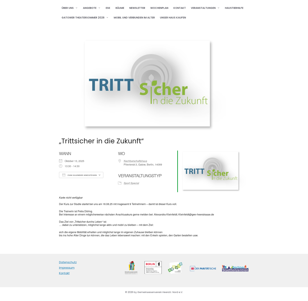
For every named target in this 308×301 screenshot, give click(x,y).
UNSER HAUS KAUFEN (173, 17)
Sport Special (131, 183)
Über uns (68, 8)
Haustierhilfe (234, 8)
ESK (108, 8)
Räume (120, 8)
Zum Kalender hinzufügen (82, 175)
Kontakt (179, 8)
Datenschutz (68, 262)
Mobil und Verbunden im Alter (134, 17)
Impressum (67, 268)
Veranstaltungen (203, 8)
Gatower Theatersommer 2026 (83, 17)
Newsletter (137, 8)
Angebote (89, 8)
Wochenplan (159, 8)
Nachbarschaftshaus (135, 161)
